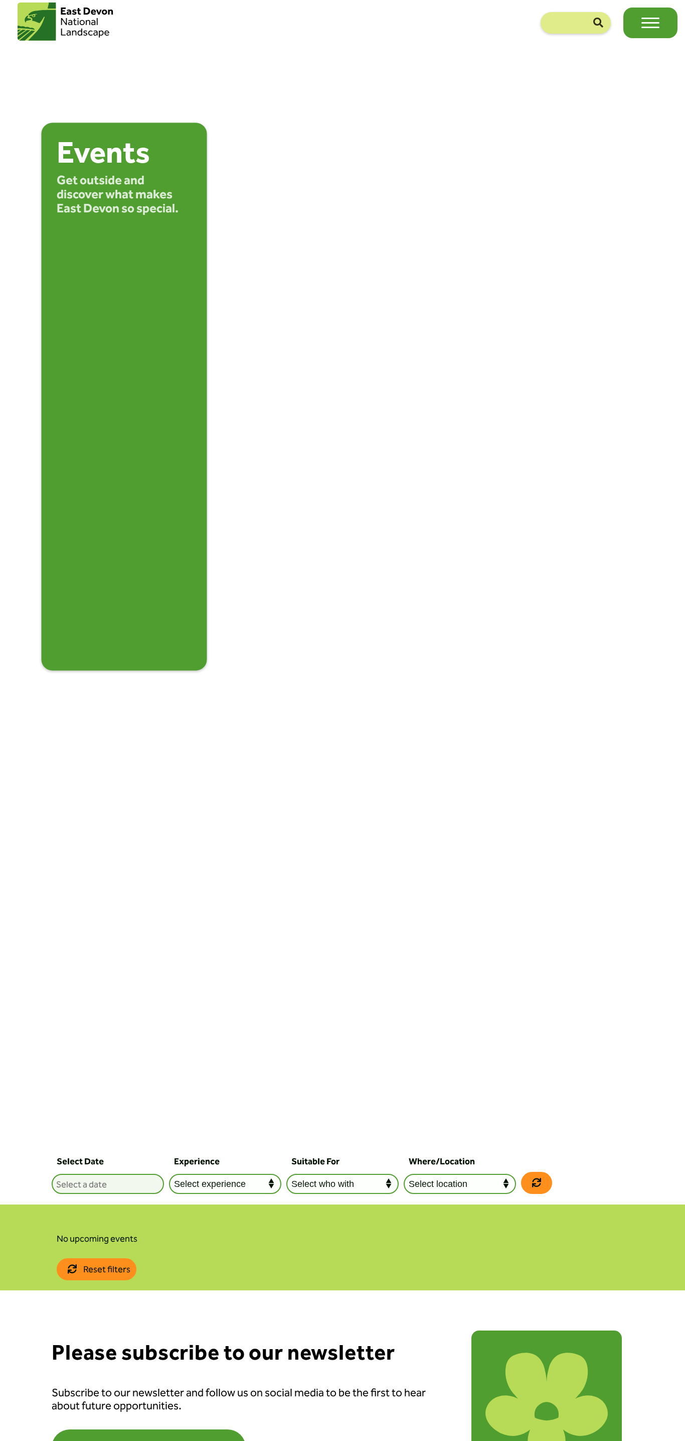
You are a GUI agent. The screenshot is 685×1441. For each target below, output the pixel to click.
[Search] (598, 23)
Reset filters (106, 1269)
